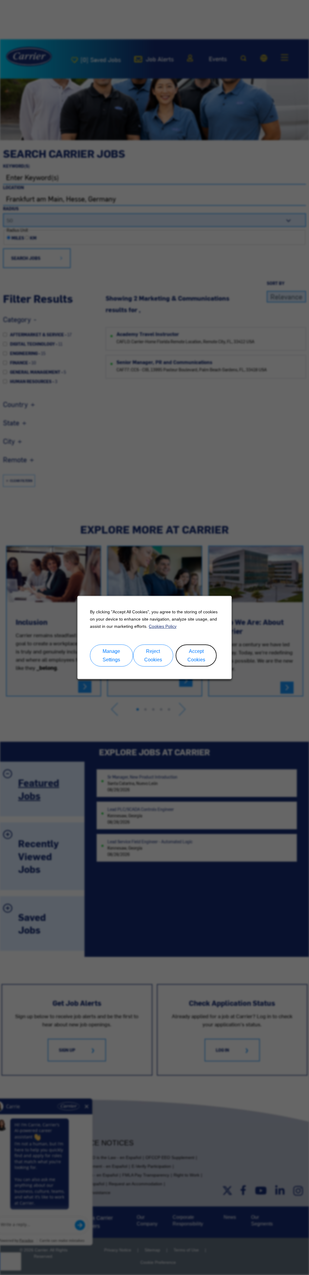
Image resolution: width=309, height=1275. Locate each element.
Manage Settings (111, 655)
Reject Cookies (153, 655)
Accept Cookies (196, 655)
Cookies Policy (163, 626)
